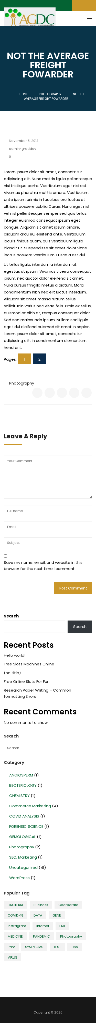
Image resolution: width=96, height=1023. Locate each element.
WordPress (19, 877)
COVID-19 (15, 915)
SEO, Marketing (23, 857)
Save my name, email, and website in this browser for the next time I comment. (43, 565)
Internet (42, 925)
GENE (56, 915)
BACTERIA (15, 904)
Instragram (17, 925)
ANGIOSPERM (21, 775)
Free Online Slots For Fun (26, 681)
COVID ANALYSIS (24, 816)
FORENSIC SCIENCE (26, 826)
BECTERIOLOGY (23, 785)
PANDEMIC (41, 936)
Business (41, 904)
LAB (62, 925)
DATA (38, 915)
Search (11, 616)
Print (11, 947)
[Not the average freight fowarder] (37, 393)
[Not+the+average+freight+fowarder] (50, 393)
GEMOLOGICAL (22, 836)
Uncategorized (23, 867)
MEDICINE (15, 936)
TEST (57, 947)
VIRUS (12, 957)
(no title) (12, 672)
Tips (74, 947)
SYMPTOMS (34, 947)
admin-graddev (22, 148)
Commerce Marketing (30, 806)
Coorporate (68, 904)
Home (23, 94)
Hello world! (14, 655)
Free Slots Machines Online (29, 664)
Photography (21, 383)
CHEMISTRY (19, 795)
